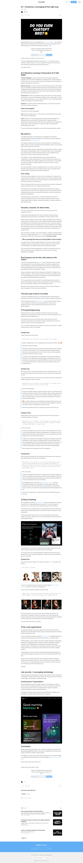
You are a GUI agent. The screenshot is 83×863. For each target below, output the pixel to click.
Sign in (79, 2)
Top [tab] (22, 808)
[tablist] (26, 794)
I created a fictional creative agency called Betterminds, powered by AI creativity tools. (34, 823)
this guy (41, 234)
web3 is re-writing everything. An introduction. (33, 830)
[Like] (21, 834)
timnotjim (25, 11)
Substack (36, 860)
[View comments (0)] (26, 15)
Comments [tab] (24, 793)
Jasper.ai (40, 262)
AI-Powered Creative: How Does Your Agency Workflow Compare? (35, 820)
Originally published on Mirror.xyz (27, 831)
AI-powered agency (49, 42)
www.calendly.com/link (47, 482)
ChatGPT (33, 140)
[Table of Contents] (1, 431)
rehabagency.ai (40, 502)
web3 (47, 61)
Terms (44, 854)
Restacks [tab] (28, 793)
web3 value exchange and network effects (32, 811)
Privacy (41, 854)
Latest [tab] (25, 808)
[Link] (19, 74)
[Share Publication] (69, 2)
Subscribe (74, 2)
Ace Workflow (45, 636)
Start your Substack (38, 857)
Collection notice (49, 854)
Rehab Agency (40, 301)
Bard (38, 140)
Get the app (47, 857)
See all (23, 838)
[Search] (66, 2)
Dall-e (51, 562)
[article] (41, 814)
